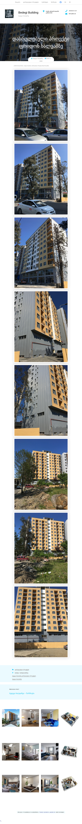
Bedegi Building (28, 12)
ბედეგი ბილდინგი (17, 679)
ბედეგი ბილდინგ (38, 58)
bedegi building (24, 673)
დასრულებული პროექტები (31, 2)
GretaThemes (60, 812)
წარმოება (54, 2)
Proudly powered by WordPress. (28, 812)
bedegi (17, 673)
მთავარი (17, 2)
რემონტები (45, 2)
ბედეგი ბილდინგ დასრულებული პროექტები (24, 676)
